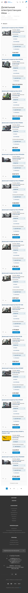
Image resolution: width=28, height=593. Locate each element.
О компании (14, 508)
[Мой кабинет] (22, 2)
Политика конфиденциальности (14, 530)
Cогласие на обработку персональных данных (14, 532)
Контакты (14, 516)
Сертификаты (14, 512)
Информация (14, 525)
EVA (20, 587)
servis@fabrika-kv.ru (15, 561)
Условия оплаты (14, 540)
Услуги (14, 500)
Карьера (14, 520)
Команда (14, 510)
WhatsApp (15, 574)
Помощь (14, 537)
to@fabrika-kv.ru (15, 562)
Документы (14, 514)
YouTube (12, 574)
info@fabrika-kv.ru (15, 558)
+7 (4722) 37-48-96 (14, 555)
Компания (14, 505)
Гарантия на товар (14, 544)
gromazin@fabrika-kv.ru (15, 560)
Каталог (14, 497)
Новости (14, 518)
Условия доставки (14, 542)
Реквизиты (14, 528)
